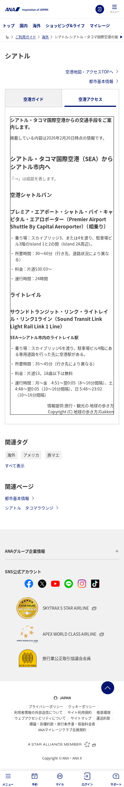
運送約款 (103, 718)
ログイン (99, 9)
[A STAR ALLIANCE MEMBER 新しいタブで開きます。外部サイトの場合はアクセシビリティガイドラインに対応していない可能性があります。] (62, 744)
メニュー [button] (8, 784)
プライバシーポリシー (46, 706)
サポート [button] (116, 784)
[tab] (33, 98)
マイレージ (100, 25)
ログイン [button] (87, 784)
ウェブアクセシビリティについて (40, 718)
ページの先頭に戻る (107, 687)
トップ (9, 25)
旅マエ (53, 455)
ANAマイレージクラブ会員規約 (62, 730)
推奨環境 (103, 712)
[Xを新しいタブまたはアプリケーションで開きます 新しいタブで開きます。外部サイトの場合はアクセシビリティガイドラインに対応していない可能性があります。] (42, 583)
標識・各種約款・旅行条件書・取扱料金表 (62, 724)
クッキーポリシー (82, 706)
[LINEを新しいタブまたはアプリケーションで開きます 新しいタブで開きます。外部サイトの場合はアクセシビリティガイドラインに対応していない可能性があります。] (68, 583)
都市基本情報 (101, 81)
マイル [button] (60, 784)
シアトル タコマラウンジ (29, 508)
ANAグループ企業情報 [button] (25, 551)
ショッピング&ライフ (65, 25)
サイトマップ (81, 718)
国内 (24, 25)
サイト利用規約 (79, 712)
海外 (37, 25)
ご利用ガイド (25, 36)
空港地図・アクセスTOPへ (89, 72)
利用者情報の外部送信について (38, 712)
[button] (114, 9)
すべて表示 (15, 465)
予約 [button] (34, 784)
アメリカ (31, 455)
